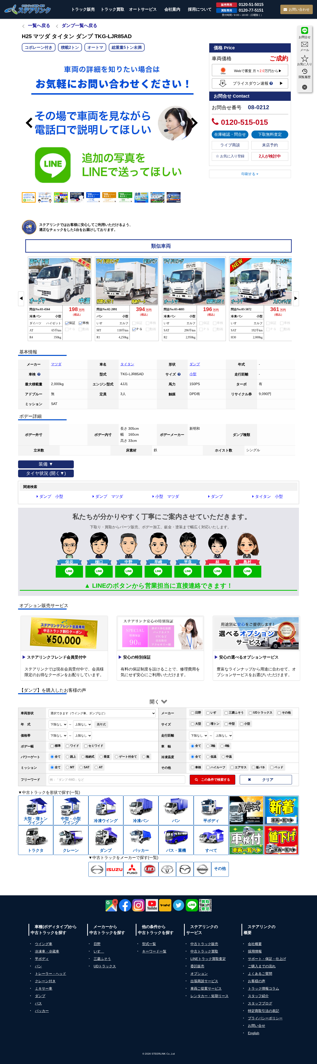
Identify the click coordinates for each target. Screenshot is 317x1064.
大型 (198, 723)
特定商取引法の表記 (263, 1011)
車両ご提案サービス (206, 988)
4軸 (227, 745)
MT (72, 767)
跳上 (73, 756)
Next (196, 122)
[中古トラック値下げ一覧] (281, 840)
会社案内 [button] (172, 9)
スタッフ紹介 (258, 996)
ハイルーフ (218, 767)
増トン (215, 723)
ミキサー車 (43, 988)
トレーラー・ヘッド (50, 974)
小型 (192, 374)
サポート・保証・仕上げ (267, 959)
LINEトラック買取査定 (208, 959)
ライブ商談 (230, 145)
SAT (86, 767)
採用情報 (255, 951)
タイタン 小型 (269, 496)
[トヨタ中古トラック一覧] (167, 869)
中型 (232, 723)
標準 (58, 745)
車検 (198, 767)
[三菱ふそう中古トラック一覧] (132, 869)
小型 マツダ (167, 496)
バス (38, 1003)
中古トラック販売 (204, 944)
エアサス (241, 767)
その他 (286, 712)
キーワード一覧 (154, 951)
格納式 (89, 756)
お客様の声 (256, 981)
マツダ (56, 364)
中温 (229, 756)
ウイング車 (43, 944)
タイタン (127, 364)
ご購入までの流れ (262, 966)
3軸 (213, 745)
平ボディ (42, 959)
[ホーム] (27, 9)
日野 (198, 712)
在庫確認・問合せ (230, 134)
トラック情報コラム (263, 988)
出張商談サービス (204, 981)
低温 (213, 756)
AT (101, 767)
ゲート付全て (128, 756)
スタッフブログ (260, 1003)
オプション (199, 974)
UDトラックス (262, 712)
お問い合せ (256, 1026)
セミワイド (95, 745)
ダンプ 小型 (51, 496)
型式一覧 (149, 944)
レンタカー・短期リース (209, 996)
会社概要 (255, 944)
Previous (26, 122)
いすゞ (215, 712)
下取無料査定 (270, 134)
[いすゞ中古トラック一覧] (114, 869)
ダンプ (194, 364)
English (253, 1033)
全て (198, 745)
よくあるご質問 (260, 974)
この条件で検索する (214, 779)
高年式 (101, 724)
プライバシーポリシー (265, 1018)
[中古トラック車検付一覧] (246, 840)
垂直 (107, 756)
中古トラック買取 (204, 951)
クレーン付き (45, 981)
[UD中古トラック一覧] (149, 869)
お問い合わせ (299, 9)
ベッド (278, 767)
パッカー (42, 1011)
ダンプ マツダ (109, 496)
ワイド (74, 745)
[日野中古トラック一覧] (97, 869)
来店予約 (270, 145)
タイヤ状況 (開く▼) (46, 473)
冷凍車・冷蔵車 (47, 951)
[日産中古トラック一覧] (202, 869)
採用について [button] (200, 9)
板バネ (260, 767)
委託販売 (197, 966)
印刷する (248, 174)
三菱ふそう (236, 712)
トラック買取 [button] (112, 9)
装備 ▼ (46, 464)
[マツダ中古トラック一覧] (185, 869)
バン (38, 966)
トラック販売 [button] (83, 9)
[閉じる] (305, 87)
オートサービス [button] (143, 9)
